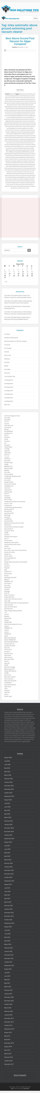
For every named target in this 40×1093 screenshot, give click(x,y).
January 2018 (8, 1060)
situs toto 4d (8, 649)
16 (32, 272)
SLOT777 (7, 560)
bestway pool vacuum (16, 128)
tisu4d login (7, 478)
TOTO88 (6, 449)
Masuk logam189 (9, 669)
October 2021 (8, 962)
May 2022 (7, 937)
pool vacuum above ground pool (26, 164)
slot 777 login (8, 499)
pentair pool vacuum (22, 161)
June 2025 (7, 807)
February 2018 (8, 1057)
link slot (6, 661)
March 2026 (7, 775)
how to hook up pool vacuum (20, 135)
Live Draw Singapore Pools (12, 416)
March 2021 (7, 986)
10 (5, 272)
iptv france (7, 548)
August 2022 (8, 926)
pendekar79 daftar (9, 645)
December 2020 (9, 997)
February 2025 (8, 821)
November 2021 (9, 958)
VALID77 (6, 579)
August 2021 (8, 969)
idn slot (6, 575)
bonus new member (10, 484)
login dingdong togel (15, 476)
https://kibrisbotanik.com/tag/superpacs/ (16, 603)
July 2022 (7, 930)
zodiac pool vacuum (23, 188)
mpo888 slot (8, 519)
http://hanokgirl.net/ (10, 558)
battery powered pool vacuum (19, 117)
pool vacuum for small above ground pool (16, 170)
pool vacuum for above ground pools (25, 168)
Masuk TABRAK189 (10, 640)
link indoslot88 (8, 521)
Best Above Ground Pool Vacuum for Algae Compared (20, 41)
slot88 (6, 665)
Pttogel (6, 429)
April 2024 (7, 856)
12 (14, 272)
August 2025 (8, 800)
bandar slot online (9, 552)
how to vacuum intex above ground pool (20, 148)
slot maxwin (7, 583)
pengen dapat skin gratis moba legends (15, 562)
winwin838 (7, 453)
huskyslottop (8, 505)
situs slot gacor (8, 529)
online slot (7, 488)
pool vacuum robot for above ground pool (23, 175)
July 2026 (7, 761)
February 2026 (8, 778)
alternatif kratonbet (10, 684)
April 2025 (7, 814)
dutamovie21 (8, 573)
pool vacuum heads (15, 171)
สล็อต (6, 688)
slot (5, 443)
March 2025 (7, 817)
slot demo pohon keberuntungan (13, 527)
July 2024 (7, 845)
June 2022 (7, 934)
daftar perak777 (9, 509)
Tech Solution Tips (9, 376)
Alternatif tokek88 (9, 667)
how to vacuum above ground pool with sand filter (17, 141)
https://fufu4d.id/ (9, 595)
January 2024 (8, 867)
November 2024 (9, 831)
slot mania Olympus (21, 550)
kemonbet (7, 460)
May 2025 (7, 810)
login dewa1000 (9, 513)
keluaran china (8, 653)
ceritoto (6, 614)
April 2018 (7, 1050)
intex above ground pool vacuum (26, 153)
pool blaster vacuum (15, 162)
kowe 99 (6, 593)
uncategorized (8, 380)
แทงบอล (6, 423)
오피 (5, 612)
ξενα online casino (9, 550)
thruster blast (8, 540)
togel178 (6, 451)
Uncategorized (8, 387)
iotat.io (6, 694)
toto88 (6, 464)
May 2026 (7, 768)
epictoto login (8, 492)
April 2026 (7, 771)
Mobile (6, 366)
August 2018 (8, 1046)
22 (27, 274)
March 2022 (7, 944)
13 (18, 272)
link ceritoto (7, 675)
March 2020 (7, 1008)
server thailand (8, 474)
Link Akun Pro (8, 433)
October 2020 (8, 1004)
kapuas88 (7, 419)
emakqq (6, 589)
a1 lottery (7, 334)
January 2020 (8, 1015)
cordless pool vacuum (16, 132)
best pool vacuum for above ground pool (15, 124)
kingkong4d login (9, 597)
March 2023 (7, 902)
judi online (7, 517)
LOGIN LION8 (8, 622)
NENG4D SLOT (8, 466)
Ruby (12, 1088)
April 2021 (7, 983)
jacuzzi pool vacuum (29, 159)
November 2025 (9, 789)
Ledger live (7, 554)
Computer (7, 344)
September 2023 (9, 881)
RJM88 (6, 673)
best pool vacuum (30, 123)
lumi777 (6, 493)
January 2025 (8, 824)
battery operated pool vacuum (20, 115)
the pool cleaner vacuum (27, 180)
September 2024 (9, 838)
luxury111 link (8, 503)
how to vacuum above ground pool (25, 139)
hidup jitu (7, 568)
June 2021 (7, 976)
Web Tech (7, 404)
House (6, 439)
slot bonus (7, 458)
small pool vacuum (29, 179)
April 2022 (7, 941)
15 (27, 272)
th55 (5, 569)
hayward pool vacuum (20, 133)
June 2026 (7, 764)
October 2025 (8, 793)
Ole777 (6, 435)
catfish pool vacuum (27, 128)
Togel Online (8, 490)
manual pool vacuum (10, 161)
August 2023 (8, 884)
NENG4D (6, 470)
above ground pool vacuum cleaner (14, 99)
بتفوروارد (6, 456)
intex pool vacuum (18, 159)
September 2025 (9, 796)
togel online (7, 655)
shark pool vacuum (18, 179)
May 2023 (7, 895)
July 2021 (7, 972)
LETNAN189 (7, 682)
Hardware (7, 359)
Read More (20, 90)
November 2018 (9, 1043)
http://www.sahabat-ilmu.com (13, 624)
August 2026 (8, 757)
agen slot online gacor (10, 607)
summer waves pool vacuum (13, 180)
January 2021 (8, 993)
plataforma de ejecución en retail (14, 523)
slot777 (6, 538)
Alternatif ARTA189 (10, 638)
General (12, 94)
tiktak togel (7, 525)
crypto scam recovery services (13, 599)
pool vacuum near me (25, 173)
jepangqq (7, 591)
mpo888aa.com (9, 486)
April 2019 (7, 1039)
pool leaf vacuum (26, 162)
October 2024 (8, 835)
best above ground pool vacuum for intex (20, 121)
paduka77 (7, 690)
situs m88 (7, 601)
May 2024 (7, 852)
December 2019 (9, 1018)
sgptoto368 (7, 618)
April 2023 (7, 898)
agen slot (7, 663)
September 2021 (9, 965)
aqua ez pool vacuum (24, 106)
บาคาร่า (6, 421)
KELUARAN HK (8, 431)
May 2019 (7, 1036)
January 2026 (8, 782)
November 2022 (9, 916)
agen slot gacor (8, 605)
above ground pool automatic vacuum (20, 95)
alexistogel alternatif (10, 577)
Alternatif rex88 (9, 659)
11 (9, 272)
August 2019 (8, 1032)
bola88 (6, 532)
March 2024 (7, 860)
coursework (7, 427)
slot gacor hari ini (9, 531)
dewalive (6, 534)
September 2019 (9, 1029)
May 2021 (7, 979)
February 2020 (8, 1011)
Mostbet (6, 616)
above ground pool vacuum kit (27, 103)
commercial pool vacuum (12, 130)
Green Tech (7, 355)
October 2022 (8, 919)
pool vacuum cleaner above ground (15, 166)
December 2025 (9, 785)
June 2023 (7, 891)
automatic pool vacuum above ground (19, 110)
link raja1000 (8, 511)
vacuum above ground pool (12, 182)
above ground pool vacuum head (23, 101)
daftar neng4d (8, 468)
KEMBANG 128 (8, 581)
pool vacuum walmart (11, 177)
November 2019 (9, 1022)
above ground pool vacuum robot (16, 104)
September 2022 (9, 923)
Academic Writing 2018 (11, 337)
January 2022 (8, 951)
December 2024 (9, 828)
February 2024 (8, 863)
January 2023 (8, 909)
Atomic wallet (8, 556)
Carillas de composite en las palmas (14, 501)
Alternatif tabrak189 (10, 681)
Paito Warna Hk (8, 425)
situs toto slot (8, 657)
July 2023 (7, 888)
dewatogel (7, 497)
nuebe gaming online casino (12, 544)
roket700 (7, 692)
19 (14, 274)
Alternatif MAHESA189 (11, 642)
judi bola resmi (8, 608)
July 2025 (7, 803)
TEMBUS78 (7, 634)
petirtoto (6, 455)
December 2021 (9, 955)
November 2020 (9, 1001)
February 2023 (8, 905)
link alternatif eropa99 (10, 536)
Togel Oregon (8, 447)
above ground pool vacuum (27, 97)
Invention (7, 362)
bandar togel (8, 696)
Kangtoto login (8, 462)
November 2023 (9, 874)
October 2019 (8, 1025)
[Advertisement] (20, 218)
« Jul (5, 281)
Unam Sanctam (8, 679)
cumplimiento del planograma (13, 507)
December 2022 (9, 912)
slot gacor (7, 437)
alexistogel (7, 587)
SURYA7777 (7, 571)
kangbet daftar (8, 482)
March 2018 (7, 1053)
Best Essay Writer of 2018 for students (15, 341)
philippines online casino (11, 542)
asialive (6, 546)
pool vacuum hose (26, 171)
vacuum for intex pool (15, 184)
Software (7, 373)
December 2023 (9, 870)
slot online (7, 418)
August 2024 (8, 842)
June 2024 (7, 849)
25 (9, 275)
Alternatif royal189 (9, 677)
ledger (6, 636)
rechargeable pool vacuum (24, 177)
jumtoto (6, 564)
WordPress (26, 1088)
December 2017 (9, 1064)
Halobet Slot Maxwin (10, 671)
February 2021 (8, 990)
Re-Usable (7, 369)
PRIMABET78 (8, 628)
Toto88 (6, 476)
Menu (35, 18)
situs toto (7, 647)
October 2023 (8, 877)
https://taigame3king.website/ (13, 610)
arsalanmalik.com (9, 644)
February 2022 (8, 948)
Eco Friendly (7, 348)
